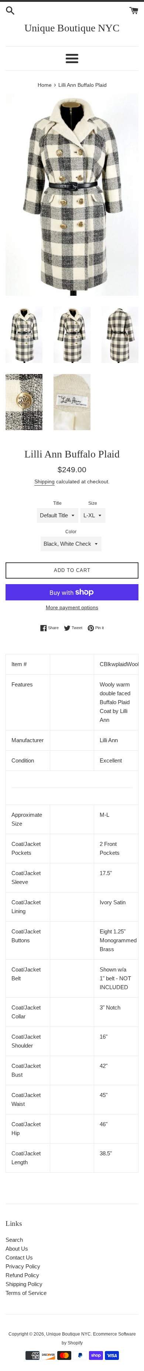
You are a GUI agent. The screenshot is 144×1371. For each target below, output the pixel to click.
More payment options (72, 607)
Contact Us (19, 1257)
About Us (17, 1248)
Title (57, 503)
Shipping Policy (24, 1284)
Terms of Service (26, 1293)
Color (70, 531)
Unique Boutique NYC (72, 28)
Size (92, 503)
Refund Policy (22, 1275)
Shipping (44, 481)
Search (14, 1240)
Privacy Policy (23, 1266)
